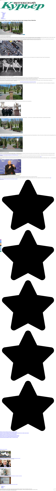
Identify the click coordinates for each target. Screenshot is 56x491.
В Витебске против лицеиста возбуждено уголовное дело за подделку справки (8, 484)
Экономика (4, 13)
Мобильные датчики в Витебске (3, 449)
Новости (2, 12)
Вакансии (2, 487)
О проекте (2, 17)
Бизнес (3, 16)
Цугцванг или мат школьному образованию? (5, 467)
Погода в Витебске (3, 18)
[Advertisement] (19, 444)
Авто (3, 15)
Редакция (24, 34)
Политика (4, 14)
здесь (40, 156)
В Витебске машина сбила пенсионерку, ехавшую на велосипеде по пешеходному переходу (10, 458)
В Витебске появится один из (3, 436)
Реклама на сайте (3, 486)
